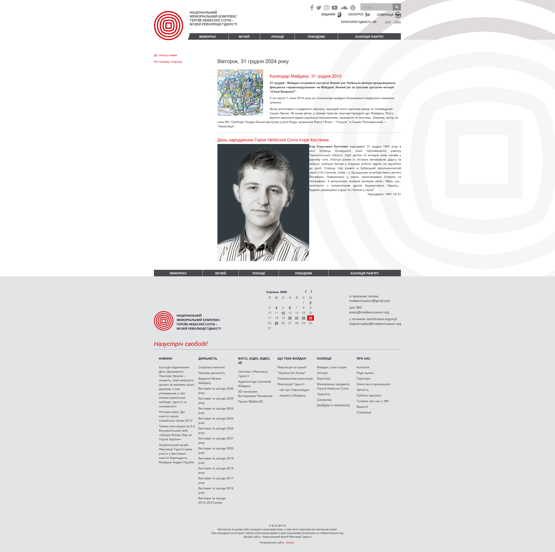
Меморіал (207, 36)
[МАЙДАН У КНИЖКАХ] (333, 405)
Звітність (363, 389)
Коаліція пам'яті (369, 36)
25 (276, 323)
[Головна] (172, 29)
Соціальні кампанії (211, 367)
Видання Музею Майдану (209, 380)
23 (310, 317)
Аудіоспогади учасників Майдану (254, 383)
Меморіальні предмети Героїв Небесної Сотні (333, 386)
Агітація (322, 372)
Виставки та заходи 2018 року (215, 470)
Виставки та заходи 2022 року (215, 430)
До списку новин (165, 55)
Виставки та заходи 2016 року (215, 490)
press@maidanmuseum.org (369, 312)
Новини (165, 358)
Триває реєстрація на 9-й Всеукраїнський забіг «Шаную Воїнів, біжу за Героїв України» (177, 432)
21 (297, 317)
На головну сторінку (168, 61)
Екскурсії (356, 14)
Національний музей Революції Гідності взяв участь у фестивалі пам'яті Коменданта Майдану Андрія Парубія (176, 453)
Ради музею (365, 372)
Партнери (364, 378)
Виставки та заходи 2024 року (215, 410)
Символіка (324, 399)
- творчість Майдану (292, 395)
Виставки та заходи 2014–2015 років (212, 500)
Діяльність (207, 358)
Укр (388, 22)
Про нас (364, 358)
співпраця (385, 14)
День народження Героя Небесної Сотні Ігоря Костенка (273, 139)
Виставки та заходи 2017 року (215, 480)
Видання (328, 14)
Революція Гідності (291, 384)
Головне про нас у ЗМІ (373, 401)
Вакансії (362, 406)
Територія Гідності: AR (358, 22)
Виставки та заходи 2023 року (215, 420)
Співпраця (364, 412)
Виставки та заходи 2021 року (215, 440)
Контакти (363, 367)
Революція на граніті (292, 367)
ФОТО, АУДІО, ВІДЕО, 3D (254, 360)
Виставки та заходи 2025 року (215, 400)
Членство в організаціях (373, 384)
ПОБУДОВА (316, 36)
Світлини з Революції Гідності (253, 373)
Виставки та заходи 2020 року (215, 450)
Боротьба (323, 378)
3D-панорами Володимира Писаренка (255, 393)
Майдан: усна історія (332, 367)
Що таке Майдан (292, 358)
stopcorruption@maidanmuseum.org (375, 323)
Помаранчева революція (295, 378)
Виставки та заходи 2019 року (215, 460)
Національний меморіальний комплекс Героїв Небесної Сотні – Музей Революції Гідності (213, 18)
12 (283, 312)
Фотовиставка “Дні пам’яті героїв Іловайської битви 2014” (176, 416)
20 (290, 317)
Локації (277, 36)
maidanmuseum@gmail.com (369, 300)
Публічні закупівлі (369, 395)
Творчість (323, 394)
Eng (398, 22)
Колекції (324, 358)
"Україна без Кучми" (292, 372)
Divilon (290, 542)
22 (303, 317)
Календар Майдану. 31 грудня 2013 (305, 76)
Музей (244, 36)
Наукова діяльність (211, 372)
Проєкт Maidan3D (250, 401)
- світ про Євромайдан (293, 389)
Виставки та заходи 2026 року (215, 390)
